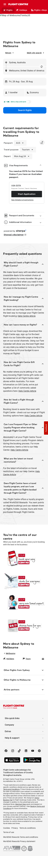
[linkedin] (26, 751)
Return (8, 53)
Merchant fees (20, 804)
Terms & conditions (27, 828)
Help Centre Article (26, 316)
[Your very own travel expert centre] (24, 603)
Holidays (23, 10)
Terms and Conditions (11, 789)
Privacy (14, 828)
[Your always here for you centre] (24, 626)
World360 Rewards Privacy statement (19, 841)
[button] (14, 92)
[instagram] (12, 751)
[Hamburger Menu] (5, 4)
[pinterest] (39, 751)
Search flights (25, 110)
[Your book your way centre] (24, 559)
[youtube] (32, 751)
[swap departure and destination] (41, 66)
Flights (9, 10)
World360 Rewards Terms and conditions (20, 837)
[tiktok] (19, 751)
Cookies (6, 828)
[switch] (28, 102)
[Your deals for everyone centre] (24, 581)
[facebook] (6, 751)
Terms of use (8, 832)
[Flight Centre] (18, 4)
